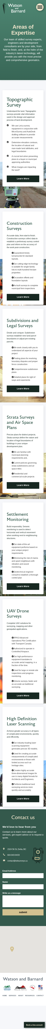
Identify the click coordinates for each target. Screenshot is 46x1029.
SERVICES (12, 1019)
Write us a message (11, 916)
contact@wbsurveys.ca (18, 884)
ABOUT (20, 1019)
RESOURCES (29, 1019)
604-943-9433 (14, 878)
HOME (4, 1019)
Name (5, 905)
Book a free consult (34, 1025)
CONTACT (40, 1019)
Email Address (9, 894)
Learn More (23, 187)
